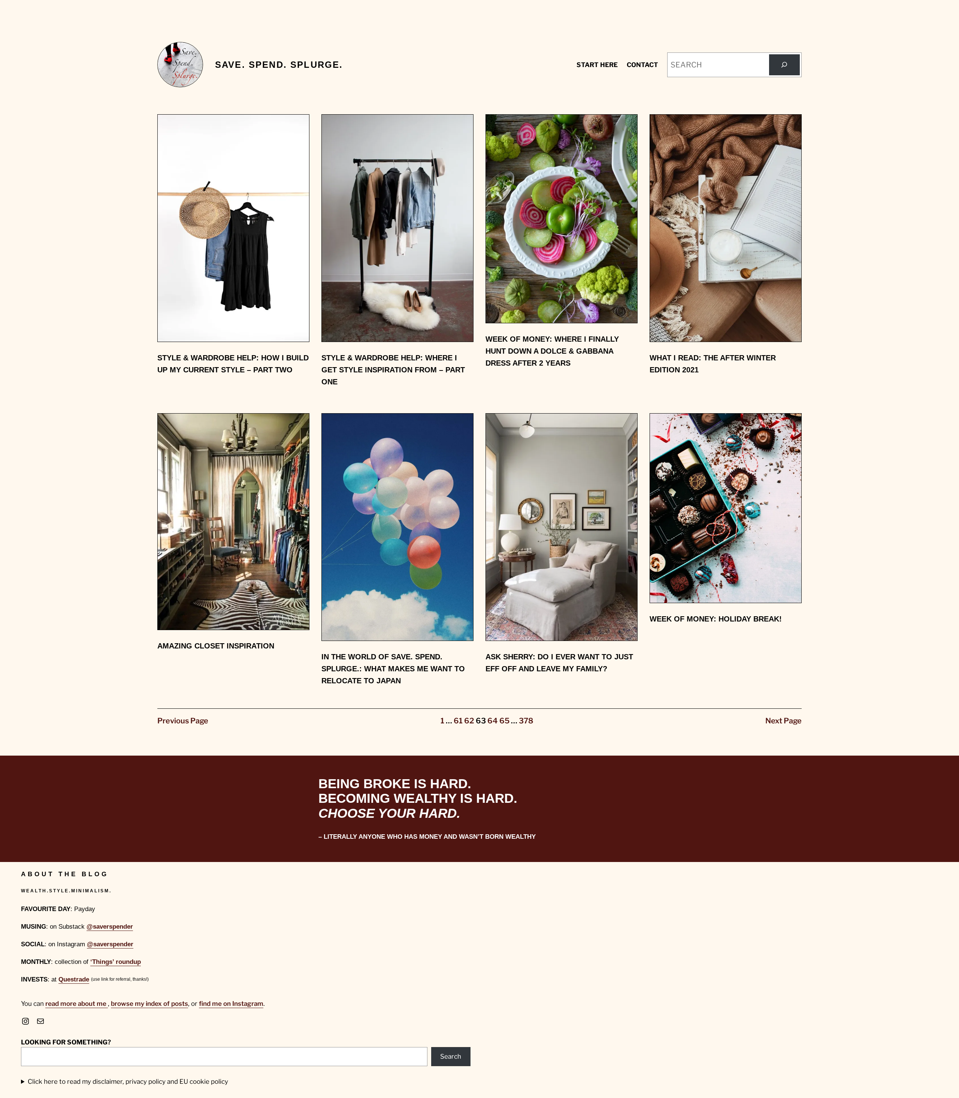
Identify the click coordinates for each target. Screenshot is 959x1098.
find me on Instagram (231, 1003)
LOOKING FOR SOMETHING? (66, 1042)
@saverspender (110, 926)
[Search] (784, 64)
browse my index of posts (149, 1003)
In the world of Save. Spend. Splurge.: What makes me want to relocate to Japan (393, 669)
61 (458, 720)
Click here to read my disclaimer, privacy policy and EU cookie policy (128, 1081)
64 (492, 720)
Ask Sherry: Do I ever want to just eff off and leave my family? (559, 663)
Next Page (783, 720)
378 (526, 720)
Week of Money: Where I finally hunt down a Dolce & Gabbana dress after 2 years (552, 351)
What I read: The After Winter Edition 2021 (713, 364)
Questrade (73, 979)
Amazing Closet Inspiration (215, 646)
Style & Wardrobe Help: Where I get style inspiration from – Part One (393, 370)
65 (504, 720)
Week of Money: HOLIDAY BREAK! (716, 619)
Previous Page (182, 720)
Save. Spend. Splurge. (279, 65)
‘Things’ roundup (115, 961)
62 (469, 720)
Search (450, 1056)
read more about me (76, 1003)
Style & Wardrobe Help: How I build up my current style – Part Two (233, 364)
